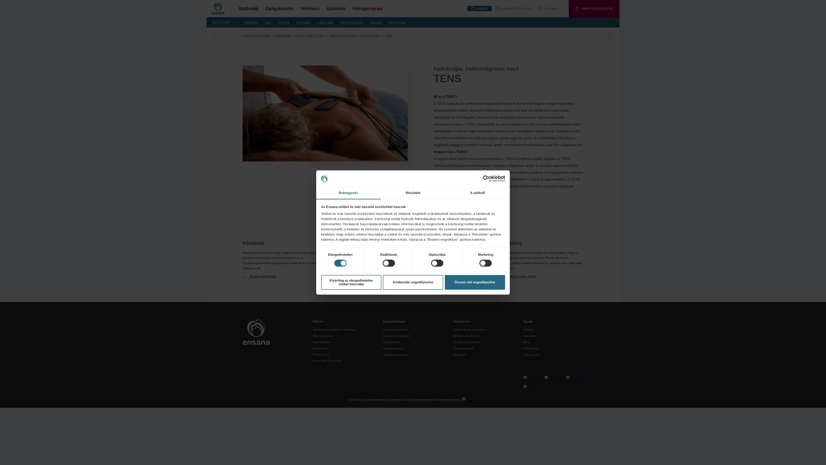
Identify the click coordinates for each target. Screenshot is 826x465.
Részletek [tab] (413, 193)
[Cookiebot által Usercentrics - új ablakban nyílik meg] (486, 178)
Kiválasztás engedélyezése (413, 282)
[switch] (389, 263)
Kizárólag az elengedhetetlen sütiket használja (351, 282)
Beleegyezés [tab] (348, 193)
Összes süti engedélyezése (475, 282)
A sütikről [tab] (477, 193)
